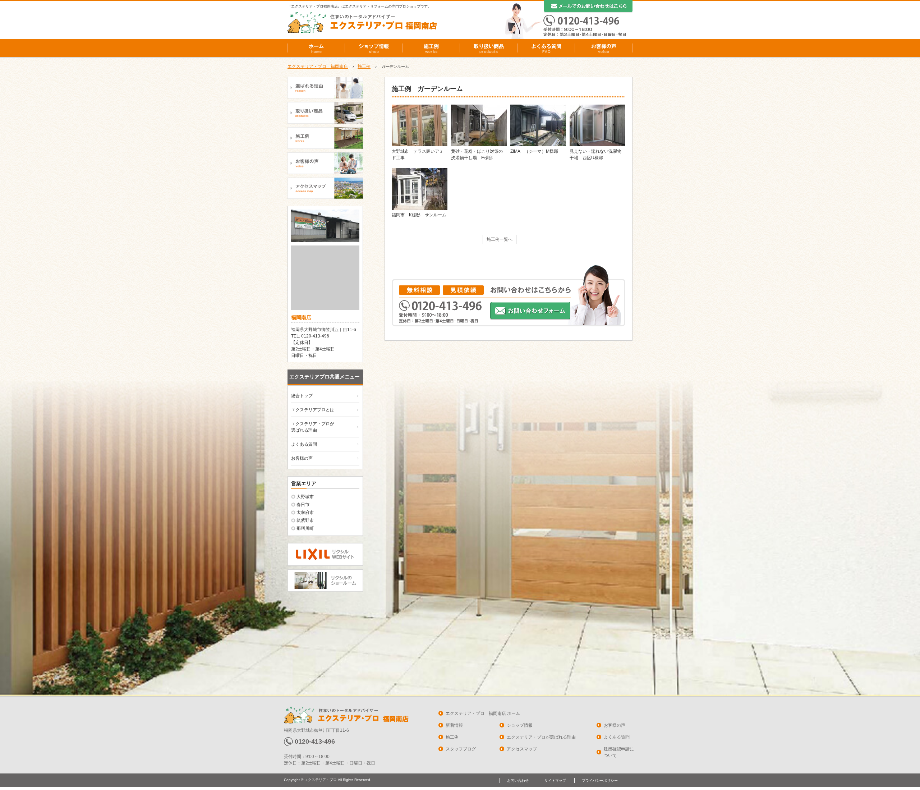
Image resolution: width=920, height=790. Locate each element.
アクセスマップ (522, 749)
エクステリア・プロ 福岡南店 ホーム (483, 713)
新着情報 (454, 725)
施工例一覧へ (499, 239)
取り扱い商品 (489, 48)
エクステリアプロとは (312, 409)
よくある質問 (546, 48)
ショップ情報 (373, 48)
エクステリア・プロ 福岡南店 (318, 66)
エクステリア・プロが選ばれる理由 (541, 737)
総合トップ (302, 395)
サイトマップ (555, 780)
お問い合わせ (518, 780)
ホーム (316, 48)
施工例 (431, 48)
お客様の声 (603, 48)
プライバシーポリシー (600, 780)
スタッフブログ (461, 749)
